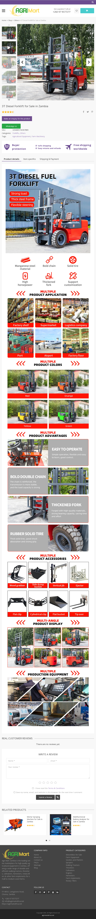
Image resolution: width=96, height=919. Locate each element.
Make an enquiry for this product (17, 118)
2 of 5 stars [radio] (43, 782)
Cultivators (70, 870)
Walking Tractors (73, 865)
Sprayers (69, 862)
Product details (11, 159)
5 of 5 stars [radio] (55, 782)
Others (16, 20)
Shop (10, 20)
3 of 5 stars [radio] (47, 782)
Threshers (70, 868)
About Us (37, 857)
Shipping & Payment (49, 159)
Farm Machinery (38, 136)
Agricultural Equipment (21, 136)
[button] (22, 62)
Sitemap (37, 865)
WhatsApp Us (11, 126)
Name (11, 761)
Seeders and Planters (74, 860)
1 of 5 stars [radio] (39, 782)
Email (53, 761)
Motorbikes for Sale (74, 855)
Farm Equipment (72, 857)
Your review (14, 767)
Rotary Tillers (71, 881)
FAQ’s (36, 862)
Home (4, 20)
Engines (69, 873)
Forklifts (15, 133)
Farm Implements (73, 878)
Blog (36, 868)
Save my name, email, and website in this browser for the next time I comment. (49, 792)
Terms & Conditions (56, 788)
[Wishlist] (76, 10)
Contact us (38, 860)
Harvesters (70, 875)
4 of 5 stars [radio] (51, 782)
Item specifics (29, 159)
